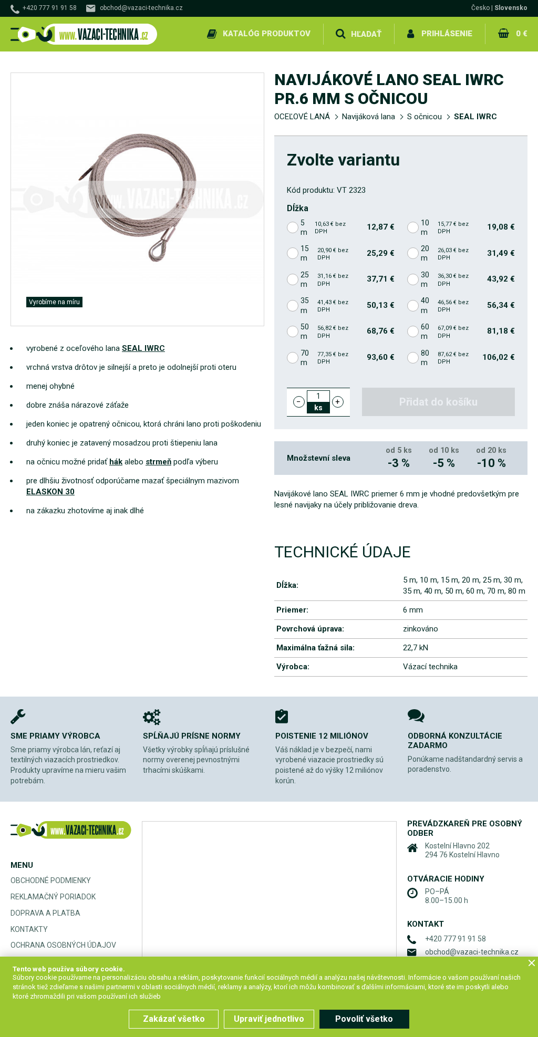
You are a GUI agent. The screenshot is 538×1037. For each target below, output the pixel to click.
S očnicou (424, 116)
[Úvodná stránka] (84, 34)
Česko (480, 8)
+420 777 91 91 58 (50, 8)
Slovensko (510, 8)
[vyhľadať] (340, 34)
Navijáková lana (368, 116)
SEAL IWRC (475, 116)
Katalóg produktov (267, 33)
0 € (521, 33)
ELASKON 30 (50, 491)
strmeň (158, 461)
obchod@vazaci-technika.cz (141, 8)
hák (115, 461)
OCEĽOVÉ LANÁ (302, 116)
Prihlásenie (446, 33)
